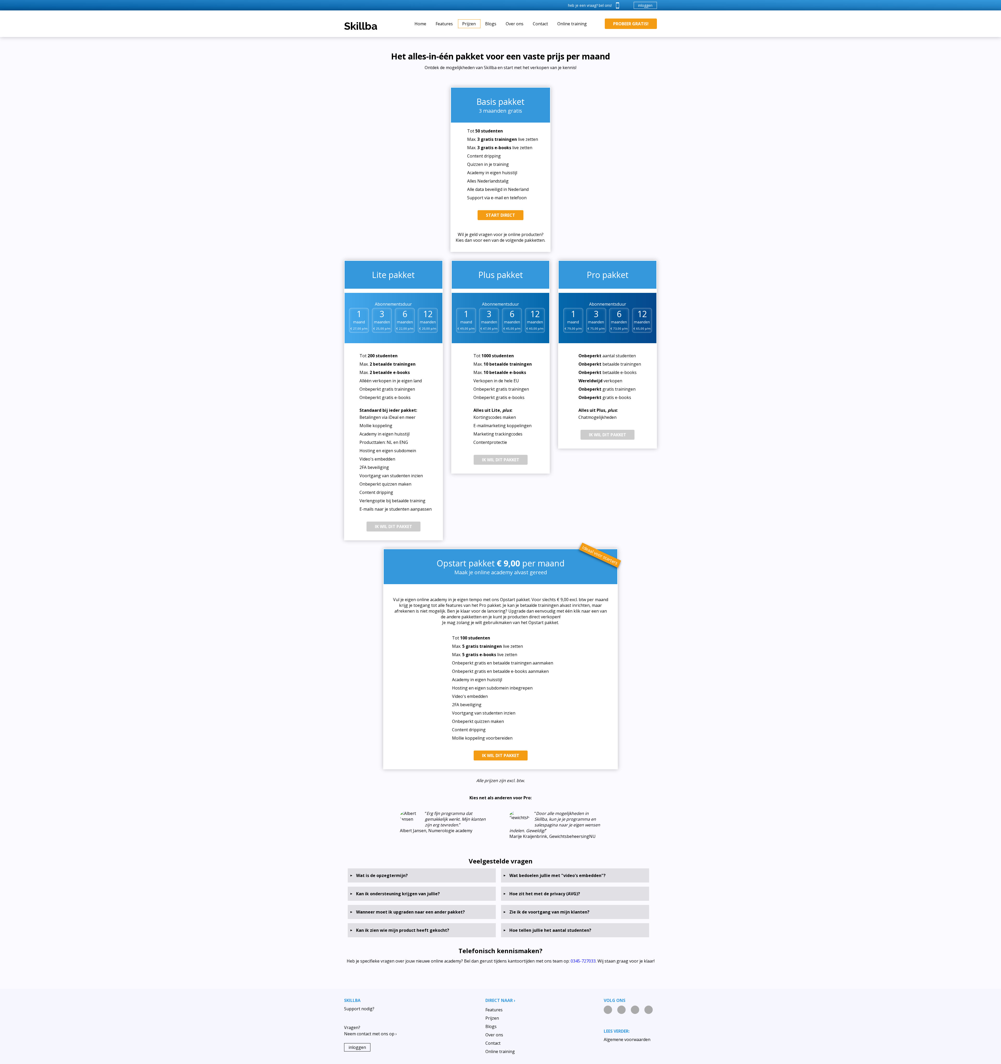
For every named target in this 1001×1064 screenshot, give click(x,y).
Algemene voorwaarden (627, 1039)
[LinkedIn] (608, 1010)
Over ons (514, 24)
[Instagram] (621, 1010)
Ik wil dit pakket (393, 526)
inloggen (645, 5)
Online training (572, 24)
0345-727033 (583, 961)
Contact (540, 24)
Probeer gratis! (631, 24)
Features (444, 24)
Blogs (490, 24)
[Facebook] (635, 1010)
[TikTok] (648, 1010)
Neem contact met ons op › (370, 1034)
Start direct (500, 215)
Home (420, 24)
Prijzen (469, 24)
